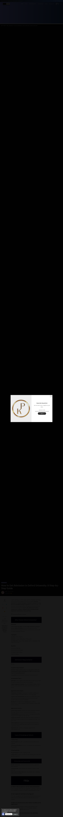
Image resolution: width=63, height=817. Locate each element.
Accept (15, 814)
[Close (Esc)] (51, 396)
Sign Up (42, 413)
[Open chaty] (3, 814)
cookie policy (4, 812)
